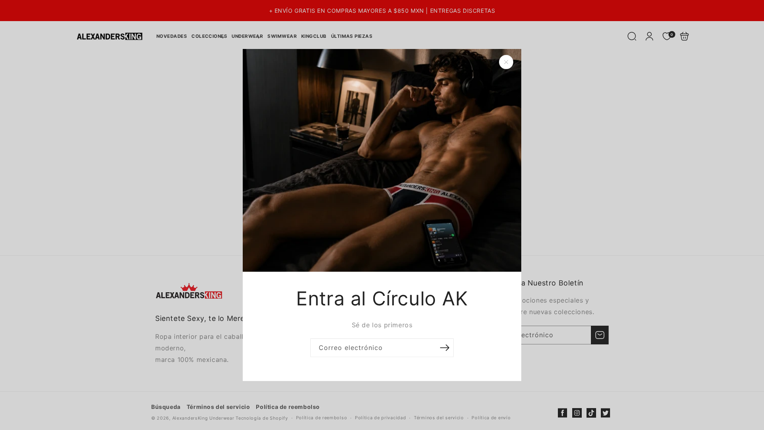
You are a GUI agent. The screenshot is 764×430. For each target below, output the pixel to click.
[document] (382, 215)
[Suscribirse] (444, 347)
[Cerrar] (506, 62)
